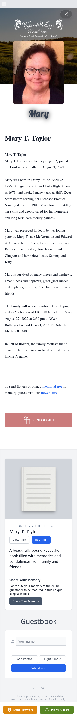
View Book (19, 540)
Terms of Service (49, 699)
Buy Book (41, 540)
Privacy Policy (27, 699)
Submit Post (38, 668)
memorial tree (52, 386)
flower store (49, 392)
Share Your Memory (26, 601)
